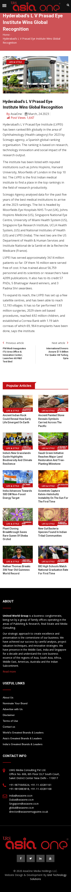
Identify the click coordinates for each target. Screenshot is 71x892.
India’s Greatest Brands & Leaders (22, 744)
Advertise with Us (13, 709)
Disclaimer (9, 715)
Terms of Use (10, 720)
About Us (8, 697)
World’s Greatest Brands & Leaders (23, 732)
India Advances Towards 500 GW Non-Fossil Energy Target (17, 494)
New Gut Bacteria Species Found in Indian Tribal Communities (52, 532)
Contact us (9, 726)
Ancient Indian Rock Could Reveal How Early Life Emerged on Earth (17, 419)
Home (6, 34)
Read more (9, 671)
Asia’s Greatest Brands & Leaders (22, 738)
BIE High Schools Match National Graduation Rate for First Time (53, 570)
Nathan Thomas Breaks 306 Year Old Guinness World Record (16, 570)
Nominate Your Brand (15, 703)
